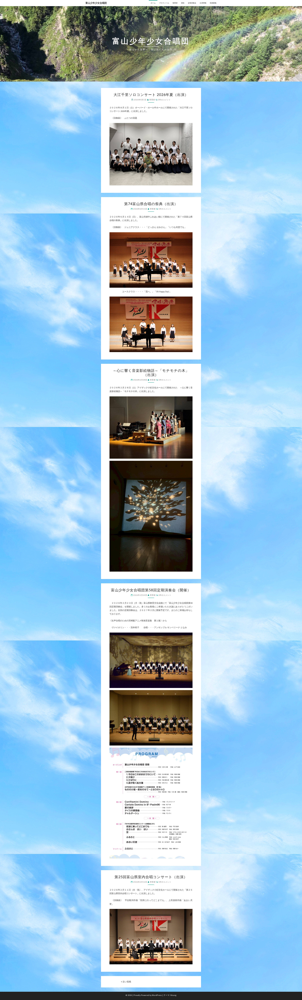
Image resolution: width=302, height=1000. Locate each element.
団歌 (182, 3)
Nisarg (173, 995)
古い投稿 (126, 981)
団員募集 (213, 3)
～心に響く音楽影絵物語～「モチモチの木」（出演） (151, 372)
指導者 (175, 3)
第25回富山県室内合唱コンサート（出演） (151, 877)
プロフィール (164, 3)
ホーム (153, 3)
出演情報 (203, 3)
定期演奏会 (192, 3)
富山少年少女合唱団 (96, 2)
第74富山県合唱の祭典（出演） (151, 204)
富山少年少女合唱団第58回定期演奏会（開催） (151, 590)
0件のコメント (164, 100)
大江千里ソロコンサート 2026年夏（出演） (151, 94)
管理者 (152, 100)
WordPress (157, 995)
